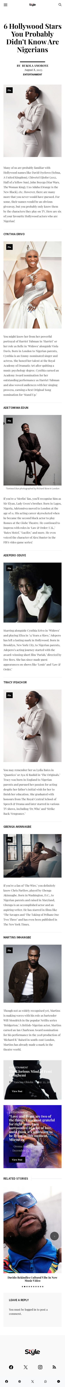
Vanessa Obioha (23, 1082)
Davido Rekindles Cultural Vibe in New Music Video (32, 1279)
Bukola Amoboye (35, 65)
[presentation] (10, 1236)
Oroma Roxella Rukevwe (29, 1146)
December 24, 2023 (24, 1150)
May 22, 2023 (45, 1082)
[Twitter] (26, 1365)
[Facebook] (11, 1365)
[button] (22, 1286)
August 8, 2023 (33, 70)
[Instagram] (40, 1365)
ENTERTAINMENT (32, 74)
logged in (30, 1309)
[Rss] (54, 1365)
